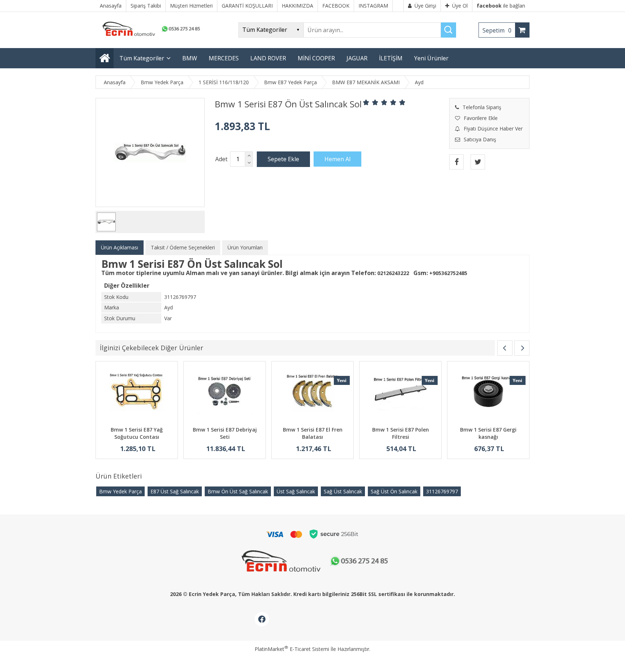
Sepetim (496, 30)
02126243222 (393, 273)
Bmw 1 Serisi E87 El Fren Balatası (313, 433)
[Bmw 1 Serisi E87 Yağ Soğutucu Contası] (136, 395)
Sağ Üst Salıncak (343, 491)
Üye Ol (460, 5)
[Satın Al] (337, 159)
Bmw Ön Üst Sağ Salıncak (238, 491)
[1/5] (366, 102)
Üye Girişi (425, 5)
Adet (221, 159)
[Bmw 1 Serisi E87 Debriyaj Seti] (224, 395)
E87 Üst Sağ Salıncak (174, 491)
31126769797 (442, 491)
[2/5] (371, 102)
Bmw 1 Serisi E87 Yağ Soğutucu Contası (137, 433)
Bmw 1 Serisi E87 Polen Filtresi (400, 433)
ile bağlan (501, 5)
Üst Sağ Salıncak (296, 491)
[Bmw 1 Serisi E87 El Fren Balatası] (312, 395)
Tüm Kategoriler (141, 58)
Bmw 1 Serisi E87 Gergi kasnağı (488, 433)
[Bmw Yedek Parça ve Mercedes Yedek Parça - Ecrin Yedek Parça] (149, 36)
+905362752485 (448, 273)
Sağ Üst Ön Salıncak (394, 491)
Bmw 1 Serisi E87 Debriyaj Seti (225, 433)
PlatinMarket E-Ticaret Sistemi (292, 649)
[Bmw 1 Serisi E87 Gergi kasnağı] (488, 395)
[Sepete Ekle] (283, 159)
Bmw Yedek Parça (120, 491)
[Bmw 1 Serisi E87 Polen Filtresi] (400, 395)
